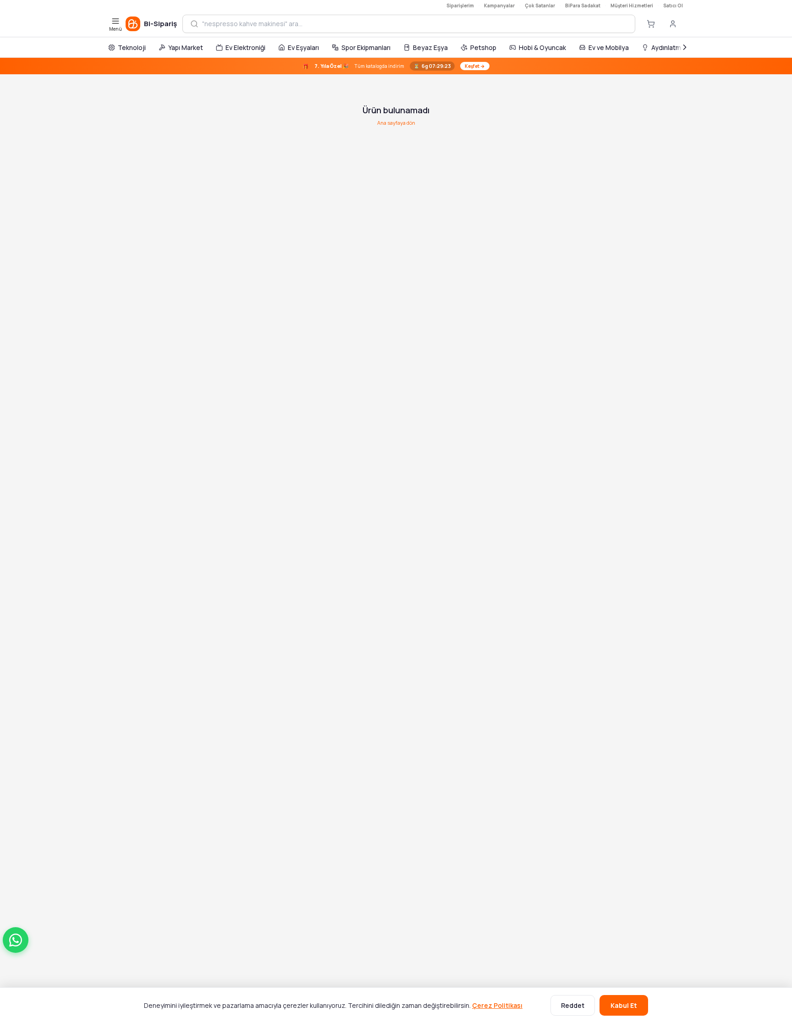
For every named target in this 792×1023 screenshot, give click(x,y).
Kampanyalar (499, 5)
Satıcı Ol (673, 5)
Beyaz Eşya (430, 47)
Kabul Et (623, 1005)
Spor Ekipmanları (365, 47)
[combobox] (414, 24)
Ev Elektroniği (245, 47)
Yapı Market (185, 47)
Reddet (572, 1005)
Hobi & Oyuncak (542, 47)
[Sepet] (651, 24)
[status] (396, 66)
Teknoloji (132, 47)
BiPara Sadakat (582, 5)
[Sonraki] (685, 47)
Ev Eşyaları (303, 47)
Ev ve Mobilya (608, 47)
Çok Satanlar (540, 5)
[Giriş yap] (673, 24)
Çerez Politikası (497, 1005)
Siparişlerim (460, 5)
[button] (15, 940)
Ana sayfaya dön (396, 122)
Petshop (483, 47)
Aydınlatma (668, 47)
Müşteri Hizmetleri (631, 5)
